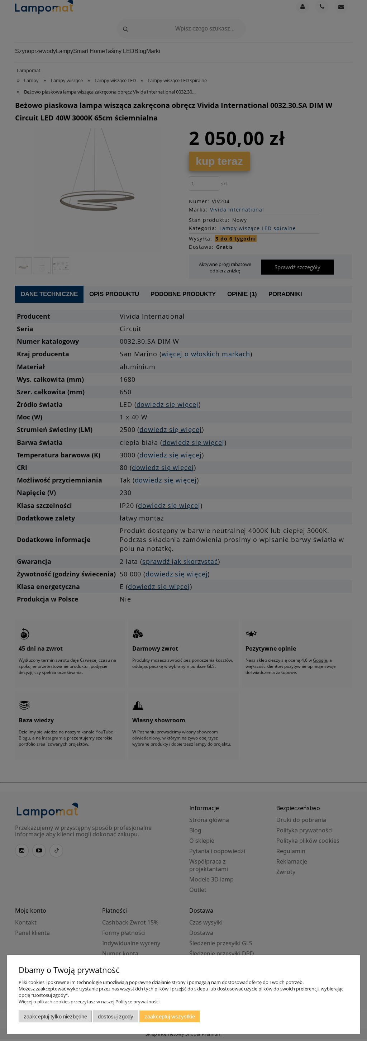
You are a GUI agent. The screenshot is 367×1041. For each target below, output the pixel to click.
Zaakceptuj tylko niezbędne (55, 1016)
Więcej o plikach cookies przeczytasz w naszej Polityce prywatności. (90, 1001)
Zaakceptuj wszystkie (169, 1016)
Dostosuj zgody (115, 1016)
